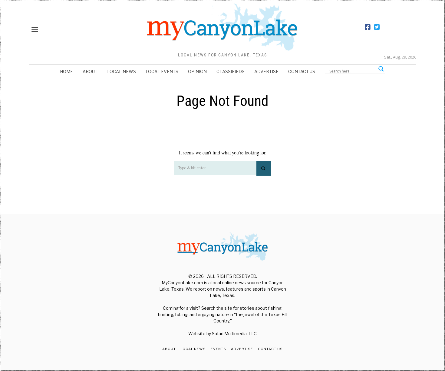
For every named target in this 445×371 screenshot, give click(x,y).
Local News (121, 71)
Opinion (197, 71)
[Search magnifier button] (381, 69)
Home (66, 71)
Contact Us (301, 71)
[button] (263, 168)
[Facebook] (367, 27)
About (90, 71)
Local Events (162, 71)
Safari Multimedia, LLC (234, 333)
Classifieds (230, 71)
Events (218, 349)
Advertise (266, 71)
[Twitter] (377, 27)
